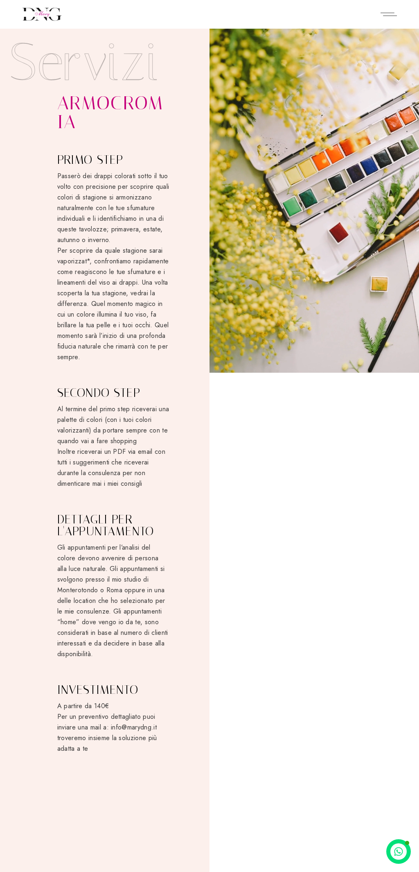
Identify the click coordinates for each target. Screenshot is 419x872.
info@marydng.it (134, 727)
